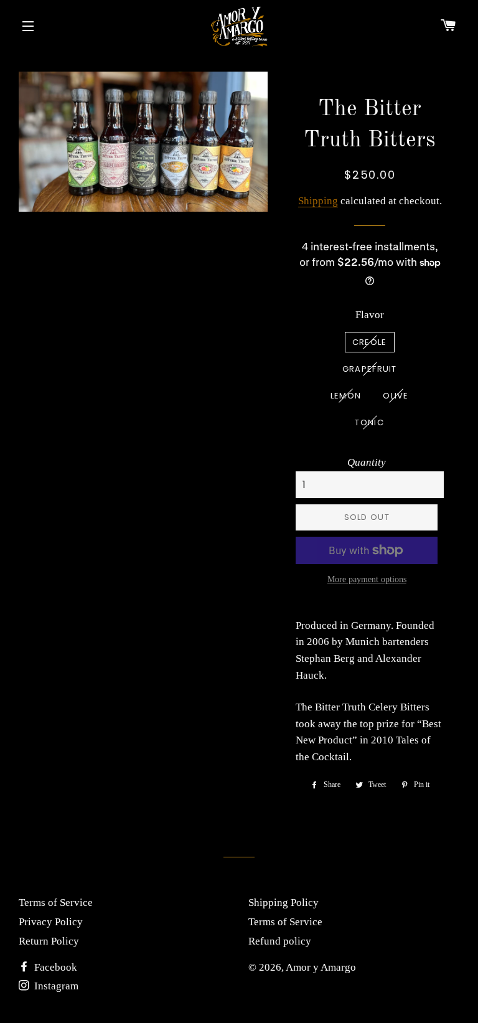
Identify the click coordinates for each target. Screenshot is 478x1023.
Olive (396, 396)
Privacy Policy (51, 922)
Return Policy (49, 941)
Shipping (318, 201)
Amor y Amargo (321, 967)
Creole (369, 342)
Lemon (346, 396)
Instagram (55, 986)
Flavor (369, 315)
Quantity (366, 462)
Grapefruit (369, 369)
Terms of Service (56, 902)
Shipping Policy (283, 902)
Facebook (54, 967)
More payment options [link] (366, 579)
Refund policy (279, 941)
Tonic (369, 422)
